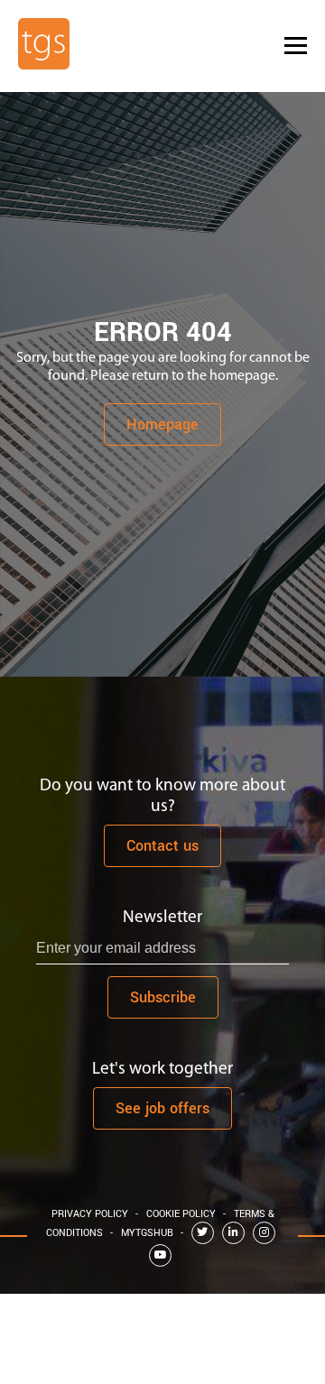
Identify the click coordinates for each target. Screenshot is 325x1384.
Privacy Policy (89, 1214)
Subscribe (163, 997)
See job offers (162, 1108)
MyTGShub (147, 1233)
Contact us (162, 845)
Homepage (162, 424)
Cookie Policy (181, 1214)
